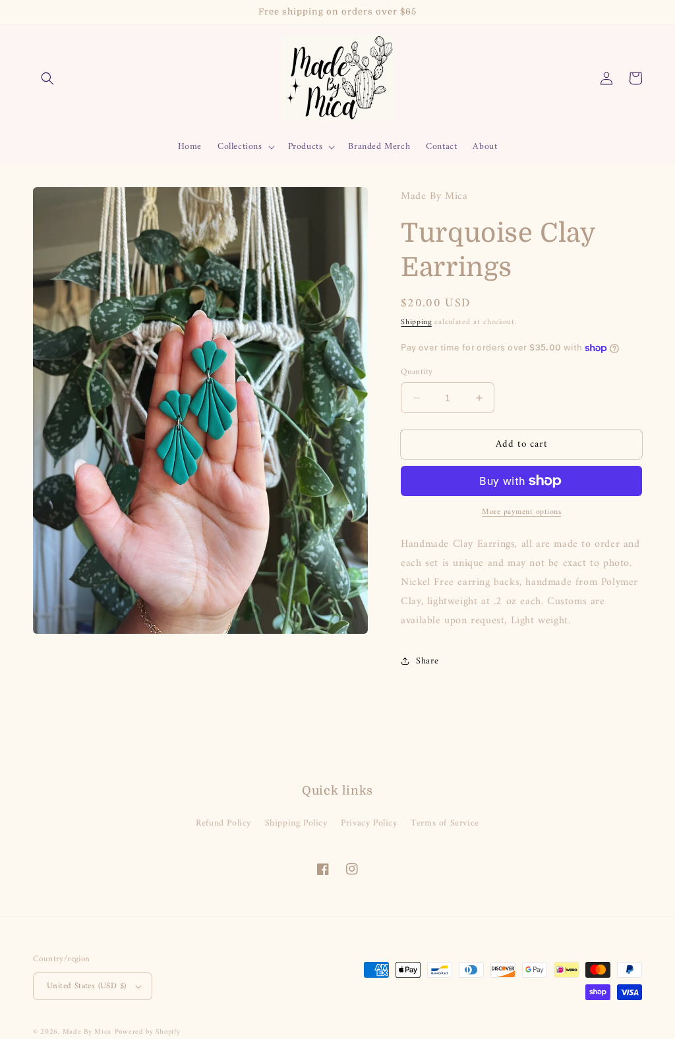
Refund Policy (223, 823)
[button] (47, 78)
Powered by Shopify (148, 1032)
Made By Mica (87, 1032)
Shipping (416, 322)
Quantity (416, 372)
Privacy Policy (369, 823)
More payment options (521, 513)
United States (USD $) (86, 986)
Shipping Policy (296, 823)
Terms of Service (445, 823)
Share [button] (427, 661)
